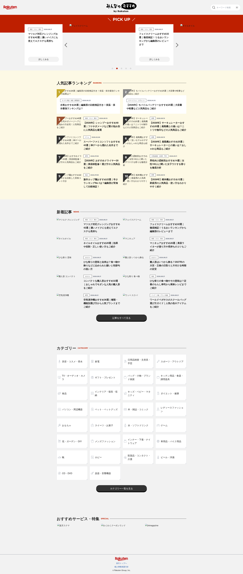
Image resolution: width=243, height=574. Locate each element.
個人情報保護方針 (121, 566)
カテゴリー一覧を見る (121, 488)
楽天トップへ (121, 563)
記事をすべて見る (121, 317)
